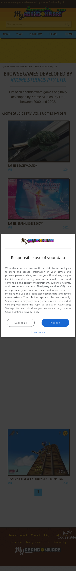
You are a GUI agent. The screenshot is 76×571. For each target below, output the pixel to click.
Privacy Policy (31, 312)
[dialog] (38, 285)
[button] (38, 332)
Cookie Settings (14, 312)
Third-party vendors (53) (51, 286)
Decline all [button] (20, 322)
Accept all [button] (55, 322)
